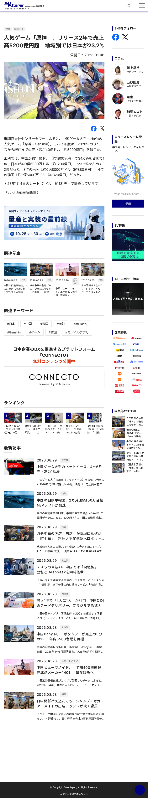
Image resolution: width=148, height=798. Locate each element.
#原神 (61, 324)
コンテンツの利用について (74, 793)
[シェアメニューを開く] (140, 790)
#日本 (11, 324)
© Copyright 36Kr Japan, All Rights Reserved (74, 787)
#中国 (28, 324)
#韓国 (53, 332)
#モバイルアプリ (77, 332)
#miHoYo (80, 324)
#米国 (44, 324)
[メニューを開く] (142, 6)
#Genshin (14, 332)
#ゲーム (34, 332)
